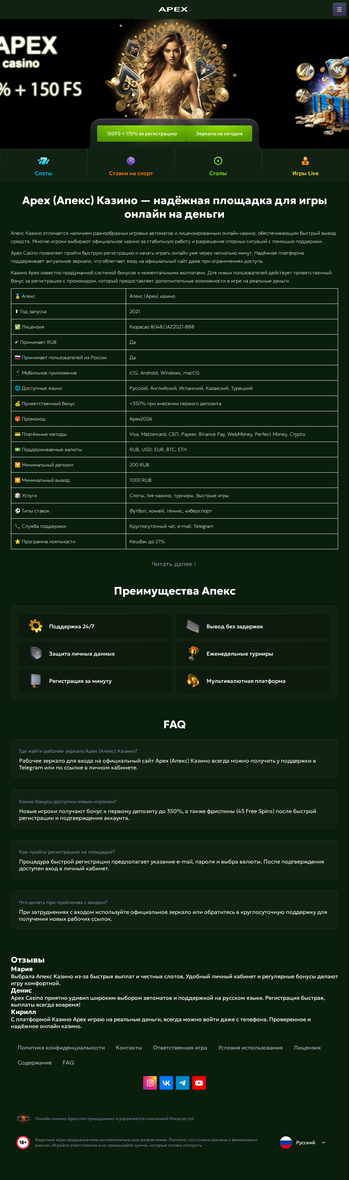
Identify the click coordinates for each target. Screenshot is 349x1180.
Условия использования (250, 1047)
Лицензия (307, 1047)
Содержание (35, 1062)
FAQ (68, 1062)
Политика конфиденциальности (61, 1047)
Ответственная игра (180, 1047)
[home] (174, 9)
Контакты (129, 1047)
